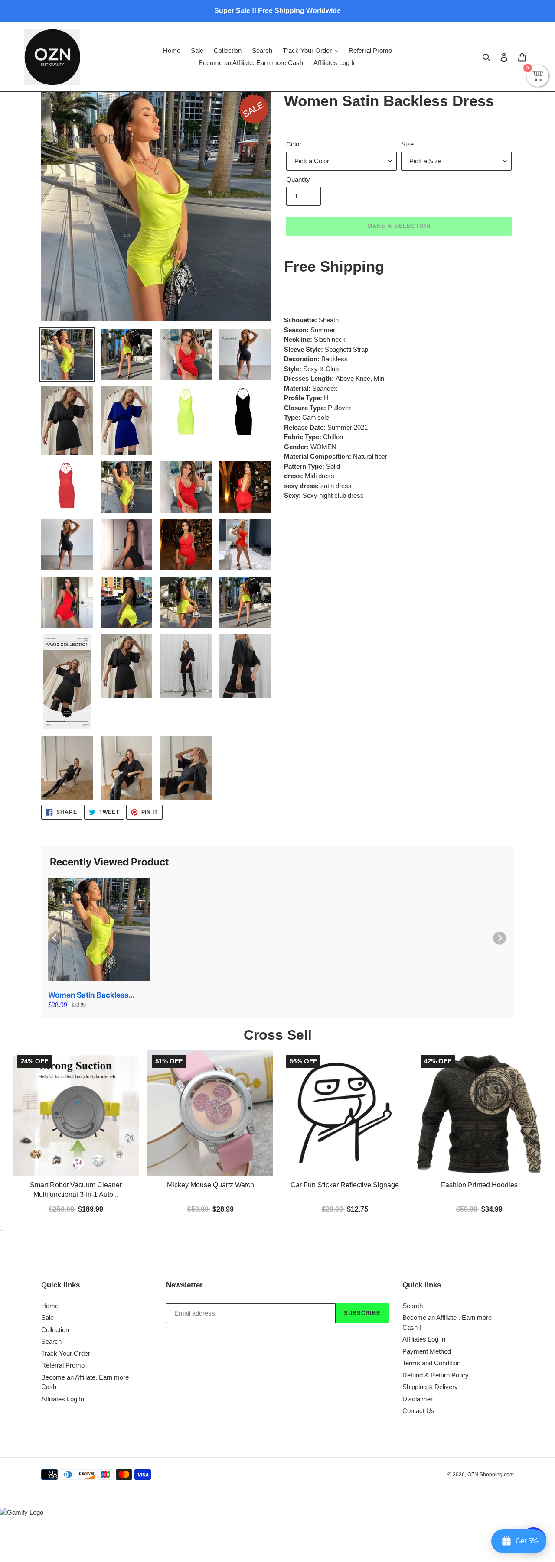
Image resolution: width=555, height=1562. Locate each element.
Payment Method (426, 1351)
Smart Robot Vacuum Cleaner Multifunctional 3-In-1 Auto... (76, 1189)
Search (51, 1341)
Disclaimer (417, 1399)
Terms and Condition (431, 1363)
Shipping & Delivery (430, 1386)
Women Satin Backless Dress (88, 995)
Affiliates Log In (62, 1399)
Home (50, 1305)
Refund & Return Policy (435, 1375)
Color (293, 144)
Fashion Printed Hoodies (479, 1185)
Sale (47, 1317)
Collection (55, 1329)
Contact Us (418, 1410)
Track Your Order (65, 1353)
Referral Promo (63, 1365)
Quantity (298, 179)
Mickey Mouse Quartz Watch (210, 1185)
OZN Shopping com (490, 1474)
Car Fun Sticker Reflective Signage (345, 1185)
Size (407, 144)
